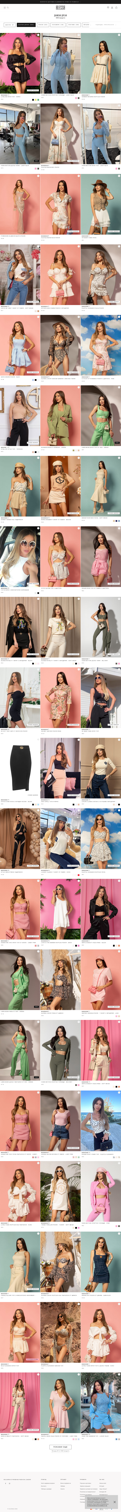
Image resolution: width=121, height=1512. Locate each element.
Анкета (62, 1489)
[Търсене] (8, 7)
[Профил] (112, 8)
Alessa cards (102, 1483)
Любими (62, 1486)
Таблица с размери (46, 1489)
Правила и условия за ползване (88, 1489)
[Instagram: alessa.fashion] (10, 1483)
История (101, 1486)
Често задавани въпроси (48, 1483)
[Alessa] (60, 7)
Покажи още (60, 1447)
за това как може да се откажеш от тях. (97, 1505)
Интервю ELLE (103, 1494)
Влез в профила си (65, 1483)
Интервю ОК (102, 1492)
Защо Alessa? (103, 1489)
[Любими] (108, 7)
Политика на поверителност (88, 1492)
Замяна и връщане (85, 1486)
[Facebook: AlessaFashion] (6, 1483)
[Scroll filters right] (91, 25)
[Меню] (5, 7)
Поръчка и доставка (85, 1483)
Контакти (43, 1486)
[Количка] (116, 8)
